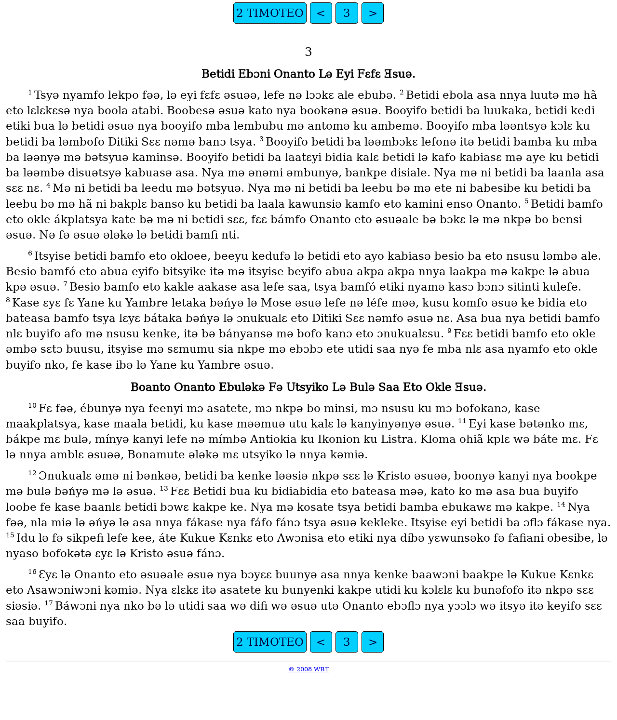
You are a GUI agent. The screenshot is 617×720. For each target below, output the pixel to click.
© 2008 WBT (308, 669)
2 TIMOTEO (270, 13)
